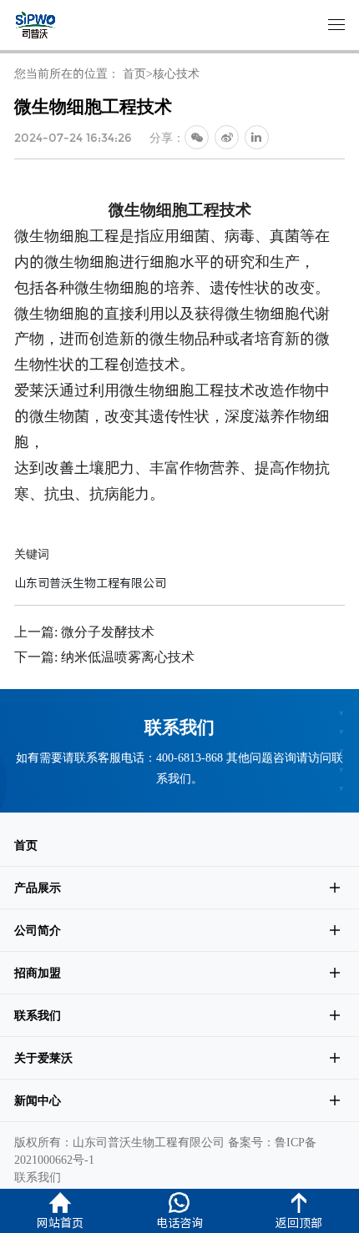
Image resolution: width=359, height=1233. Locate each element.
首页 (134, 73)
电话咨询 (179, 1223)
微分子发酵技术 (107, 631)
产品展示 (37, 887)
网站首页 (60, 1223)
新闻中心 (37, 1100)
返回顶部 (299, 1223)
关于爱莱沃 (43, 1057)
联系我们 (37, 1015)
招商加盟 (37, 972)
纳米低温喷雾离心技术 (128, 656)
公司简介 (37, 930)
